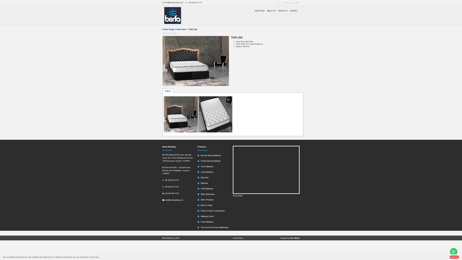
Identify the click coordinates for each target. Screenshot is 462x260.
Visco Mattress (206, 166)
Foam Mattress (206, 221)
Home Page (260, 11)
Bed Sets (182, 29)
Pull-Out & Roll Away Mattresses (214, 227)
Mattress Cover (207, 216)
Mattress (204, 183)
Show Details (238, 195)
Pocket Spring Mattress (210, 160)
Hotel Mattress (206, 188)
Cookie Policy (238, 238)
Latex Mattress (206, 172)
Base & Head (206, 205)
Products (282, 11)
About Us (271, 11)
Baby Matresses (207, 194)
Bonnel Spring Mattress (210, 155)
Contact (294, 11)
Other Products (207, 199)
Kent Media (295, 238)
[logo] (172, 15)
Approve (454, 257)
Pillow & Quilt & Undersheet (212, 210)
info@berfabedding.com (174, 2)
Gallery (168, 91)
